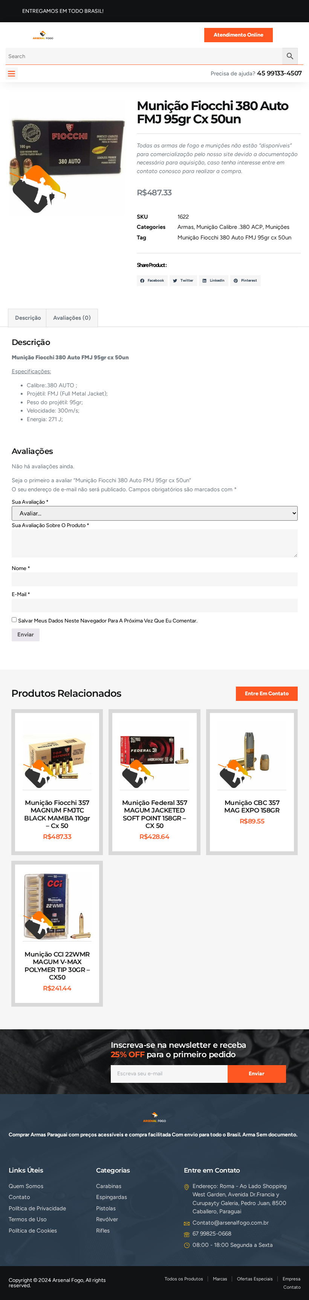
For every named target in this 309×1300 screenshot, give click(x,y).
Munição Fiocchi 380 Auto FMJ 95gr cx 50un (234, 237)
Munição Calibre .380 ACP (229, 227)
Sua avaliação (30, 502)
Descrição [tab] (28, 317)
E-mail (21, 594)
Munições (277, 227)
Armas (185, 227)
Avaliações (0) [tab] (72, 317)
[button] (12, 73)
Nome (21, 568)
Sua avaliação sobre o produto (50, 525)
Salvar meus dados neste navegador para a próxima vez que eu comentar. (107, 621)
